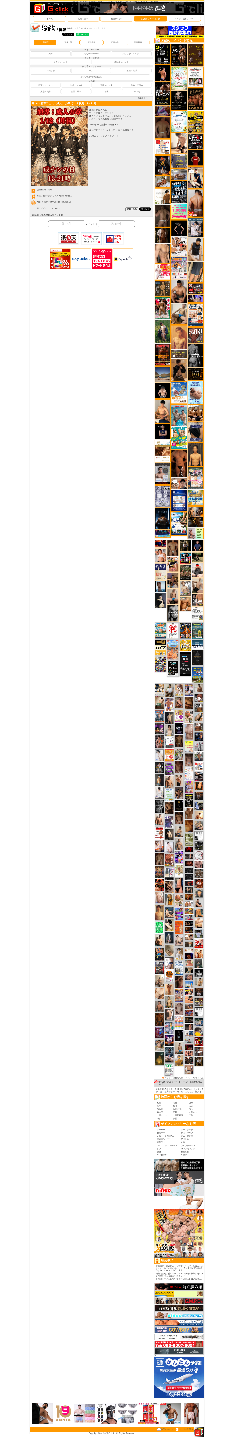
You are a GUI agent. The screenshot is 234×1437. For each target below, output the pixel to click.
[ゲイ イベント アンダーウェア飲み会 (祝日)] (179, 161)
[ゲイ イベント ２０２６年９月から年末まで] (189, 950)
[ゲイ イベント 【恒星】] (179, 793)
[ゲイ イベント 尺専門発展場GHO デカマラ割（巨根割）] (199, 943)
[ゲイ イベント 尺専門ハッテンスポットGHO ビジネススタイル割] (199, 805)
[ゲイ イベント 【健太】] (159, 940)
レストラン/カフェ (165, 1136)
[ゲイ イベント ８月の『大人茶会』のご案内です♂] (185, 572)
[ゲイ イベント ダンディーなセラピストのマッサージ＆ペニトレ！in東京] (161, 586)
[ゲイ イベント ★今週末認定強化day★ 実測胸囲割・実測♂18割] (163, 355)
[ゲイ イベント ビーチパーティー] (198, 674)
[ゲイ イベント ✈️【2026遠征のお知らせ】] (189, 773)
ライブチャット (188, 1145)
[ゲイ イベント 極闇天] (179, 805)
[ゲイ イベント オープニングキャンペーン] (196, 374)
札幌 (159, 1102)
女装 (183, 1142)
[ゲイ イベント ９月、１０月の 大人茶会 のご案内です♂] (159, 1045)
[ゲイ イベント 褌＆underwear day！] (196, 77)
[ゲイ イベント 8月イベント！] (163, 533)
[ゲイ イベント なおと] (198, 570)
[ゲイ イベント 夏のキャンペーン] (179, 78)
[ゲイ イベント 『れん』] (169, 717)
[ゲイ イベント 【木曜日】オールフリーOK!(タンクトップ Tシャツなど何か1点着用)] (199, 707)
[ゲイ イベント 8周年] (173, 630)
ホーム (49, 19)
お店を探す (83, 19)
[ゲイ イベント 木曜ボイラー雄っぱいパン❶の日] (169, 704)
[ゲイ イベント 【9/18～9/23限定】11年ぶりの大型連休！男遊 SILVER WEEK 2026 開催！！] (199, 736)
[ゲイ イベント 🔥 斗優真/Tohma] (159, 741)
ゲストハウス (187, 1133)
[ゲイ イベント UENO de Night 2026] (159, 968)
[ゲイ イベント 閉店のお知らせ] (161, 571)
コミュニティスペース (167, 1145)
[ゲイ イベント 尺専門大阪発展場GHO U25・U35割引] (185, 558)
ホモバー (161, 1129)
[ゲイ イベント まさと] (179, 741)
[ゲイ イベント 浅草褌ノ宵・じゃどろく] (169, 1028)
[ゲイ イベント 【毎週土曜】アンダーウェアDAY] (189, 930)
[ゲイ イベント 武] (199, 992)
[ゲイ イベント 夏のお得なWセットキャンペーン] (196, 497)
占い (159, 1148)
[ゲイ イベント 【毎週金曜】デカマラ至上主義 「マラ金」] (189, 992)
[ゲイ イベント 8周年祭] (185, 645)
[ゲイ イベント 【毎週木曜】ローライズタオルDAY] (189, 849)
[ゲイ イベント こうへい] (179, 143)
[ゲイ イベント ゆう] (159, 846)
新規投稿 (91, 42)
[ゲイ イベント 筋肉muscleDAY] (173, 613)
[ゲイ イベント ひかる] (198, 586)
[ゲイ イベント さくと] (179, 831)
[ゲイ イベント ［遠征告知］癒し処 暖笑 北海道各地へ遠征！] (163, 411)
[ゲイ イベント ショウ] (199, 903)
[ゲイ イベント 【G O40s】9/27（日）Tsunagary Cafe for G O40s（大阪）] (189, 1041)
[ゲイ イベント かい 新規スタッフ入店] (179, 463)
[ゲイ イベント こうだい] (169, 808)
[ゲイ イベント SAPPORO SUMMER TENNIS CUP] (179, 192)
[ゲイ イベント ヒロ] (199, 982)
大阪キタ (193, 1112)
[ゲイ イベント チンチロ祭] (179, 1022)
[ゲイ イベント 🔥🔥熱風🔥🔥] (163, 165)
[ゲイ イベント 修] (199, 796)
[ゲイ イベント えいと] (189, 963)
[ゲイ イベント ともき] (159, 792)
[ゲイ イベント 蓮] (185, 545)
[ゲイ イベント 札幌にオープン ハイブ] (161, 647)
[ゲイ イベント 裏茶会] (159, 872)
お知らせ (50, 70)
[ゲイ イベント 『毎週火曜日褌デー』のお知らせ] (179, 900)
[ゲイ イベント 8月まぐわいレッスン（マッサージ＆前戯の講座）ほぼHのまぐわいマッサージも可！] (179, 174)
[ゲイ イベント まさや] (179, 314)
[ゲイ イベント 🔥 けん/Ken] (189, 856)
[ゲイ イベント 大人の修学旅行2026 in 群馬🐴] (173, 649)
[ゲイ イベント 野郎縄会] (169, 860)
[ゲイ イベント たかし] (169, 1014)
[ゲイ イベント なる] (199, 825)
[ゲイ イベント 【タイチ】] (189, 813)
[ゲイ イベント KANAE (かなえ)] (179, 228)
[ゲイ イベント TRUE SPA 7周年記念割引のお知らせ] (196, 392)
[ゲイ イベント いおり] (159, 755)
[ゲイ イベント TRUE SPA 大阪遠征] (196, 533)
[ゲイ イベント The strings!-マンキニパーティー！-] (189, 904)
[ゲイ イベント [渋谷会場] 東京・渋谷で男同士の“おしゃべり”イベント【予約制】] (159, 927)
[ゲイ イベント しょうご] (169, 989)
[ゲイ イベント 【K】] (163, 253)
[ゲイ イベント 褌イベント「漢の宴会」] (163, 308)
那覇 (175, 1118)
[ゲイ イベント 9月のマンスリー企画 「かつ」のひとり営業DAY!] (179, 967)
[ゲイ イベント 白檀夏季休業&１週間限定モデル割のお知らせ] (196, 315)
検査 (106, 91)
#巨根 (61, 196)
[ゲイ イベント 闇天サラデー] (179, 1035)
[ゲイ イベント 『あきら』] (169, 834)
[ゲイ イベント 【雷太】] (169, 781)
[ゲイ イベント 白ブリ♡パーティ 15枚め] (179, 246)
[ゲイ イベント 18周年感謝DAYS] (198, 644)
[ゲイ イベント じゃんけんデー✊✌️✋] (189, 746)
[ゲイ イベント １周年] (173, 668)
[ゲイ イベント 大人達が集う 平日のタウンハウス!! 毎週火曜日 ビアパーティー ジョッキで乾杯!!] (169, 755)
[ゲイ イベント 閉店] (198, 657)
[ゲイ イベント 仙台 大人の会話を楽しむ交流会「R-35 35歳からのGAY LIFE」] (169, 976)
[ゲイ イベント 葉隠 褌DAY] (199, 766)
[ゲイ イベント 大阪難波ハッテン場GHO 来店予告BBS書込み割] (199, 1041)
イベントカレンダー (184, 19)
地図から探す (117, 19)
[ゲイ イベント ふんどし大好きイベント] (163, 288)
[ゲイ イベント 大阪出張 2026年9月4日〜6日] (199, 883)
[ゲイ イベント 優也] (199, 786)
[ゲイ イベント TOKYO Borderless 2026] (179, 268)
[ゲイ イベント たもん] (179, 767)
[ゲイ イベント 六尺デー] (179, 55)
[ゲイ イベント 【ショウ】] (169, 730)
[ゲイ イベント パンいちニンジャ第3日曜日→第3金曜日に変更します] (169, 874)
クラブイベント (60, 62)
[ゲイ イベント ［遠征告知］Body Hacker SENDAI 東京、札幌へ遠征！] (179, 291)
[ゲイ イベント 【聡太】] (169, 1002)
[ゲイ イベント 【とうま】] (179, 689)
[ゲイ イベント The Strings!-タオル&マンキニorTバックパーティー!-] (189, 1034)
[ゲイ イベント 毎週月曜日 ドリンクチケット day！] (198, 614)
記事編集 (115, 42)
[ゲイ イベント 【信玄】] (196, 516)
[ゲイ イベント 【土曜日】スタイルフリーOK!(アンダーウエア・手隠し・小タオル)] (199, 698)
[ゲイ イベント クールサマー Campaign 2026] (179, 523)
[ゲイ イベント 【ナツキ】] (169, 887)
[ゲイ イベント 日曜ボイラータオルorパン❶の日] (196, 413)
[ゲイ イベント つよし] (163, 127)
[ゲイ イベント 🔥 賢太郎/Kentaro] (189, 863)
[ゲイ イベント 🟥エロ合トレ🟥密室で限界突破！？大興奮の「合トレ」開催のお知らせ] (163, 93)
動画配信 (185, 1152)
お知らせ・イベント (131, 54)
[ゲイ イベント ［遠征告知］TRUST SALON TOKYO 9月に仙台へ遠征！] (169, 690)
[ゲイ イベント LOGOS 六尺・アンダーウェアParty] (196, 99)
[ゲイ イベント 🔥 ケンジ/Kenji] (159, 954)
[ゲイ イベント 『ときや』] (169, 912)
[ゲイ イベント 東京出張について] (189, 984)
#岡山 (39, 196)
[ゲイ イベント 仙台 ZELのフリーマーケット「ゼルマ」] (169, 1070)
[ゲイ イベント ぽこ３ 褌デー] (169, 794)
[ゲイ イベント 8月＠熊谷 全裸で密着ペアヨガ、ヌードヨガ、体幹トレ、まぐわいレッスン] (163, 374)
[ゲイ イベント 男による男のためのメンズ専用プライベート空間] (179, 500)
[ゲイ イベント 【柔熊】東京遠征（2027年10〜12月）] (199, 1012)
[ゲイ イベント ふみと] (189, 703)
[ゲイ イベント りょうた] (179, 369)
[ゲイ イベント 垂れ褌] (189, 839)
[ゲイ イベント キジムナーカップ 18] (198, 630)
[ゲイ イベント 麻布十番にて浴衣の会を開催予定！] (159, 689)
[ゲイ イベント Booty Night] (159, 832)
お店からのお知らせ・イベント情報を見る (184, 1078)
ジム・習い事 (187, 1136)
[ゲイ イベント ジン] (189, 1069)
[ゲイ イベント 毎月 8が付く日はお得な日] (189, 1060)
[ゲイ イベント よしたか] (179, 818)
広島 (191, 1115)
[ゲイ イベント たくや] (199, 815)
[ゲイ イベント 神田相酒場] (169, 1040)
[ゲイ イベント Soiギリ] (173, 564)
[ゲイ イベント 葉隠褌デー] (163, 147)
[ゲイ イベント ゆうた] (159, 981)
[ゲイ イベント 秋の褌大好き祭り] (179, 927)
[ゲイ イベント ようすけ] (189, 1053)
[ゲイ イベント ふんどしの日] (196, 55)
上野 (191, 1102)
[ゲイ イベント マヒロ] (199, 893)
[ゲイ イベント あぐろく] (163, 272)
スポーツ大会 (76, 85)
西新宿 (160, 1109)
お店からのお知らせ (150, 19)
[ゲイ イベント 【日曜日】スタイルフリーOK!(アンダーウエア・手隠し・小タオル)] (196, 335)
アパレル (185, 1139)
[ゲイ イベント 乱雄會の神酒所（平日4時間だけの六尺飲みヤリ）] (169, 821)
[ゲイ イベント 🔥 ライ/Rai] (189, 1027)
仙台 (175, 1102)
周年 (51, 54)
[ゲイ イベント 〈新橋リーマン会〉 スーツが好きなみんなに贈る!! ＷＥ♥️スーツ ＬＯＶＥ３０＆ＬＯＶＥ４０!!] (159, 716)
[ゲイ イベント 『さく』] (169, 937)
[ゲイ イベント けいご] (169, 847)
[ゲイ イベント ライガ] (185, 603)
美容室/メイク (163, 1139)
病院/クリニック (164, 1142)
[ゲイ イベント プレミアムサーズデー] (199, 855)
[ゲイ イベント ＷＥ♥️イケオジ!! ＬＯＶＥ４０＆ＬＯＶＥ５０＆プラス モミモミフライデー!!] (189, 689)
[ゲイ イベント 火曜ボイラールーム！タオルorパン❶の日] (159, 884)
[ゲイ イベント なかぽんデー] (159, 1058)
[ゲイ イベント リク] (196, 203)
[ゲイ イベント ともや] (199, 953)
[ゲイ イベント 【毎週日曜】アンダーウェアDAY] (163, 110)
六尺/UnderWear (91, 54)
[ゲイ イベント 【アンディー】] (189, 999)
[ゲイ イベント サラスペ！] (179, 728)
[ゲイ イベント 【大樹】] (173, 580)
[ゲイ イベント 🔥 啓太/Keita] (163, 331)
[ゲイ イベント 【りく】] (179, 1060)
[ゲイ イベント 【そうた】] (179, 953)
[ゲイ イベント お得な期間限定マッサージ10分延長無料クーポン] (179, 483)
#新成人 (68, 196)
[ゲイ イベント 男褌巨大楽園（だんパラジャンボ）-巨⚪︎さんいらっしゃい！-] (179, 415)
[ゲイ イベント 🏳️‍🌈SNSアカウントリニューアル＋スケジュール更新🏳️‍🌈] (163, 196)
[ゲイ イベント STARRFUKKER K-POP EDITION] (179, 857)
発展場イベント (121, 62)
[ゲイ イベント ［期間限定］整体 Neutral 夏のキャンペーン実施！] (196, 249)
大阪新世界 (178, 1115)
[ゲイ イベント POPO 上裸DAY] (179, 438)
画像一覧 (68, 42)
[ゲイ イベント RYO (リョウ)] (163, 73)
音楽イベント (106, 85)
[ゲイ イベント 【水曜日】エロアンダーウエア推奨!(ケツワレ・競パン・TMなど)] (199, 1051)
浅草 (159, 1106)
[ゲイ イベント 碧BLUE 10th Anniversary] (163, 518)
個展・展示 (76, 91)
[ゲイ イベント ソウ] (199, 963)
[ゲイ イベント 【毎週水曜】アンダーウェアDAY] (189, 1012)
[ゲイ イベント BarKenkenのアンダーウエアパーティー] (159, 1032)
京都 (175, 1112)
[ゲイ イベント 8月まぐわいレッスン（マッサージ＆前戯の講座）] (163, 181)
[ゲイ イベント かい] (169, 950)
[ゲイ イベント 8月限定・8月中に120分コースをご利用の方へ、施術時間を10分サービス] (179, 121)
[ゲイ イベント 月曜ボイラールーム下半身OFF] (161, 555)
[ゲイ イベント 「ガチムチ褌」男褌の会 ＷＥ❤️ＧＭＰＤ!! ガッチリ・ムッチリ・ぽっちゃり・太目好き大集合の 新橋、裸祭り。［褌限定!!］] (179, 995)
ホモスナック (187, 1129)
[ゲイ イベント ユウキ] (179, 337)
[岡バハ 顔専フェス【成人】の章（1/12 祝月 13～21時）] (59, 107)
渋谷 (191, 1106)
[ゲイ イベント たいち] (169, 963)
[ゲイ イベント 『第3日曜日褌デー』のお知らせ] (189, 716)
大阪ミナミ (162, 1115)
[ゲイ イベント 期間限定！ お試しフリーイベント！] (179, 354)
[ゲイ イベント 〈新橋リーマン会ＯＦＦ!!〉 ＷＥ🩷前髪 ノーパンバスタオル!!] (196, 478)
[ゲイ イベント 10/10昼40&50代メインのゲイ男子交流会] (179, 754)
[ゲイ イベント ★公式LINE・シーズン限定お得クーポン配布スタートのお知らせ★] (179, 211)
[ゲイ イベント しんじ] (163, 215)
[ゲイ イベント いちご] (179, 1009)
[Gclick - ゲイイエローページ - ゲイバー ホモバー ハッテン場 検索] (50, 8)
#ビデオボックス (50, 196)
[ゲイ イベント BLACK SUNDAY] (196, 355)
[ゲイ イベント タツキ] (169, 1055)
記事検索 (138, 42)
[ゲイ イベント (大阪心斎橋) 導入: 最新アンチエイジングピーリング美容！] (163, 473)
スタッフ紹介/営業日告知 (90, 77)
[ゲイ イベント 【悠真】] (159, 1006)
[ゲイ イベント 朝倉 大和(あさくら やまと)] (199, 864)
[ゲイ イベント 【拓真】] (159, 819)
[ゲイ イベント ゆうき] (179, 1048)
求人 (91, 70)
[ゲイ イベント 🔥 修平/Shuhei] (179, 885)
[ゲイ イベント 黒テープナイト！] (199, 776)
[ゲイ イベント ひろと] (179, 780)
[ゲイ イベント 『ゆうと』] (161, 600)
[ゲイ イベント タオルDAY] (159, 806)
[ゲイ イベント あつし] (185, 588)
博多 (159, 1118)
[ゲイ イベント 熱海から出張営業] (179, 870)
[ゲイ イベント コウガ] (159, 702)
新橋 (175, 1106)
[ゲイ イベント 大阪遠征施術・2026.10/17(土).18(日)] (199, 923)
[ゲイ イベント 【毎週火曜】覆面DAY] (189, 1047)
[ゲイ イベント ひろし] (179, 982)
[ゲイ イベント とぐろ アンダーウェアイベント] (179, 914)
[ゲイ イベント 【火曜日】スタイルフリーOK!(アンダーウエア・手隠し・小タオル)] (199, 727)
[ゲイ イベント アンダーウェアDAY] (189, 877)
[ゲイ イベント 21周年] (185, 630)
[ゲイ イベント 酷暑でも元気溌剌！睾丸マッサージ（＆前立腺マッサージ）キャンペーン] (163, 451)
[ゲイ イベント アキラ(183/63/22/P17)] (199, 756)
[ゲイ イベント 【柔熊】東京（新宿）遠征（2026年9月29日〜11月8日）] (199, 835)
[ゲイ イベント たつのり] (173, 548)
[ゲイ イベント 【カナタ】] (159, 993)
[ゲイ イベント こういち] (159, 1019)
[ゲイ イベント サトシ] (199, 933)
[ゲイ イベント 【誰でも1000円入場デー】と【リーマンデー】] (189, 911)
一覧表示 (45, 42)
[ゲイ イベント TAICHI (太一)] (198, 545)
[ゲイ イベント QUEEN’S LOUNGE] (159, 728)
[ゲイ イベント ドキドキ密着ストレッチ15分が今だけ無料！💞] (179, 100)
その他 (137, 91)
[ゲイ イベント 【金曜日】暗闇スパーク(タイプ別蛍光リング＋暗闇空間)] (199, 1002)
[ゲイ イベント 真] (163, 235)
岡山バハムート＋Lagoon (48, 208)
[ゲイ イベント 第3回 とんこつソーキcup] (161, 630)
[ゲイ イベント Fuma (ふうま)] (163, 431)
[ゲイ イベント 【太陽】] (179, 844)
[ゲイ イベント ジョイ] (199, 1022)
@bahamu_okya (44, 190)
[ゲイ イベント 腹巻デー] (163, 496)
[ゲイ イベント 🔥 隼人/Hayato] (189, 970)
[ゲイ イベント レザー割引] (196, 141)
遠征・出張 (132, 70)
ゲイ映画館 (162, 1155)
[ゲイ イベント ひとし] (189, 759)
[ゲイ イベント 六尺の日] (189, 923)
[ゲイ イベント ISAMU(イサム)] (163, 390)
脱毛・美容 (45, 91)
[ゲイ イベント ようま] (179, 702)
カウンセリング (188, 1148)
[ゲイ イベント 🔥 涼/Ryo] (189, 896)
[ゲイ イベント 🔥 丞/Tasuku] (189, 1006)
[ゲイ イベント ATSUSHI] (198, 557)
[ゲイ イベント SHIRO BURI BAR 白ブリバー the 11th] (169, 742)
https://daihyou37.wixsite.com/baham (54, 202)
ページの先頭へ (186, 1429)
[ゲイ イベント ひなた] (179, 940)
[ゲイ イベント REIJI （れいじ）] (196, 158)
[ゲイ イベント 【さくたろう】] (169, 925)
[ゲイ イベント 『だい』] (159, 780)
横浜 (191, 1109)
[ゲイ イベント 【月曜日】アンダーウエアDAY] (198, 600)
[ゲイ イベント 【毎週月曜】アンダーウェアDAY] (161, 543)
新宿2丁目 (177, 1109)
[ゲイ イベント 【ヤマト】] (199, 913)
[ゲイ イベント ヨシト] (199, 1031)
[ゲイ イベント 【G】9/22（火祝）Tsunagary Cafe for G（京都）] (189, 917)
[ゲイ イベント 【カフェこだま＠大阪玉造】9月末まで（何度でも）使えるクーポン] (179, 392)
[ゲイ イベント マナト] (159, 912)
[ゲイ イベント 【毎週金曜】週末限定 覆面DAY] (189, 955)
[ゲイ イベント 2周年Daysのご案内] (163, 54)
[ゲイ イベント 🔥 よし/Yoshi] (189, 944)
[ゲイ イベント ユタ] (199, 688)
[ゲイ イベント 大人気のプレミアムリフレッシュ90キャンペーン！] (196, 298)
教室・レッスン (45, 85)
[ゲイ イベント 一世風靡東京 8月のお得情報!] (196, 432)
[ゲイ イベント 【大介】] (189, 889)
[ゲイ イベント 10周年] (161, 664)
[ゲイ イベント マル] (173, 596)
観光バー (161, 1133)
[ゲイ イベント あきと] (159, 859)
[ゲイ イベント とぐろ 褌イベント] (169, 768)
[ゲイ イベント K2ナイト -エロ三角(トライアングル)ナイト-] (189, 883)
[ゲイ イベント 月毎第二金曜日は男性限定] (189, 800)
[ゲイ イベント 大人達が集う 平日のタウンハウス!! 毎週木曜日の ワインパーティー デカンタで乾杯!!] (179, 715)
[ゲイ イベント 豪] (199, 1061)
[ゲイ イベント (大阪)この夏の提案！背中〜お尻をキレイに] (196, 227)
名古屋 (160, 1112)
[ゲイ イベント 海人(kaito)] (189, 731)
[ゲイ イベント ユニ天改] (159, 767)
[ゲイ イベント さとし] (159, 897)
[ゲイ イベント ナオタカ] (199, 717)
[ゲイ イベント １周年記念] (196, 272)
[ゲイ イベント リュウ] (196, 454)
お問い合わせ (167, 1429)
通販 (159, 1152)
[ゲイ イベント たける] (189, 826)
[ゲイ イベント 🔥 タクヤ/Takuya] (189, 977)
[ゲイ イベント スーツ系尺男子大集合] (189, 1019)
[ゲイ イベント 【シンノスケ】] (169, 899)
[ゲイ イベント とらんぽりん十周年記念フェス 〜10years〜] (196, 122)
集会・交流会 (137, 85)
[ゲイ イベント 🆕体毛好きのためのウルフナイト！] (199, 873)
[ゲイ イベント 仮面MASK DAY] (199, 973)
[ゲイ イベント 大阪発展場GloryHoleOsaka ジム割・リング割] (199, 845)
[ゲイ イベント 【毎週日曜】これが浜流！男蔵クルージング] (196, 288)
